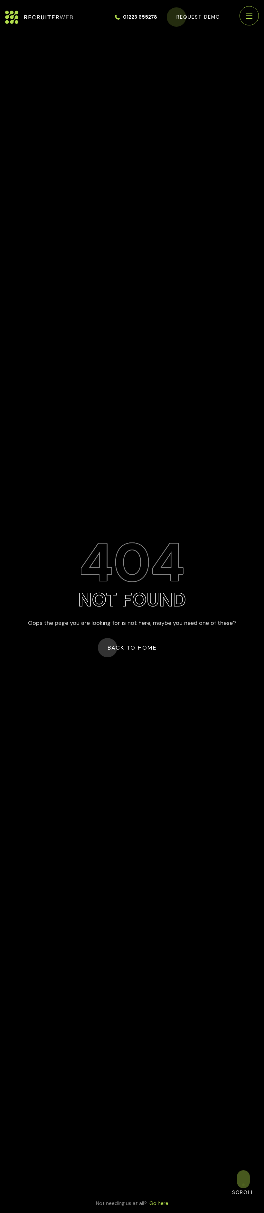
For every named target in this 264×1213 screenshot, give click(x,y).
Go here (158, 1203)
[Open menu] (249, 15)
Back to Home (132, 648)
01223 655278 (140, 17)
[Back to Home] (39, 17)
